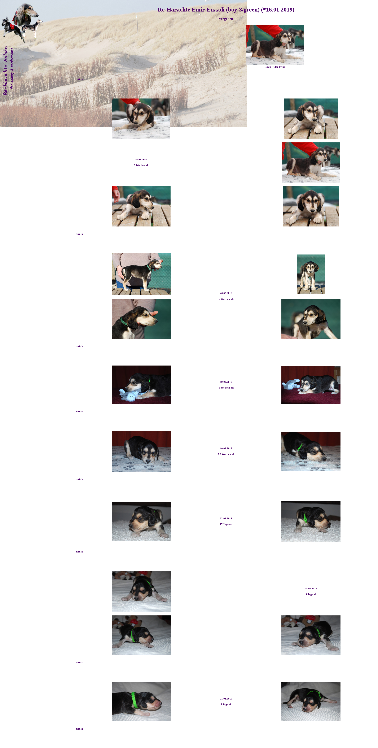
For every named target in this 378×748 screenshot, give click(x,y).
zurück (79, 79)
